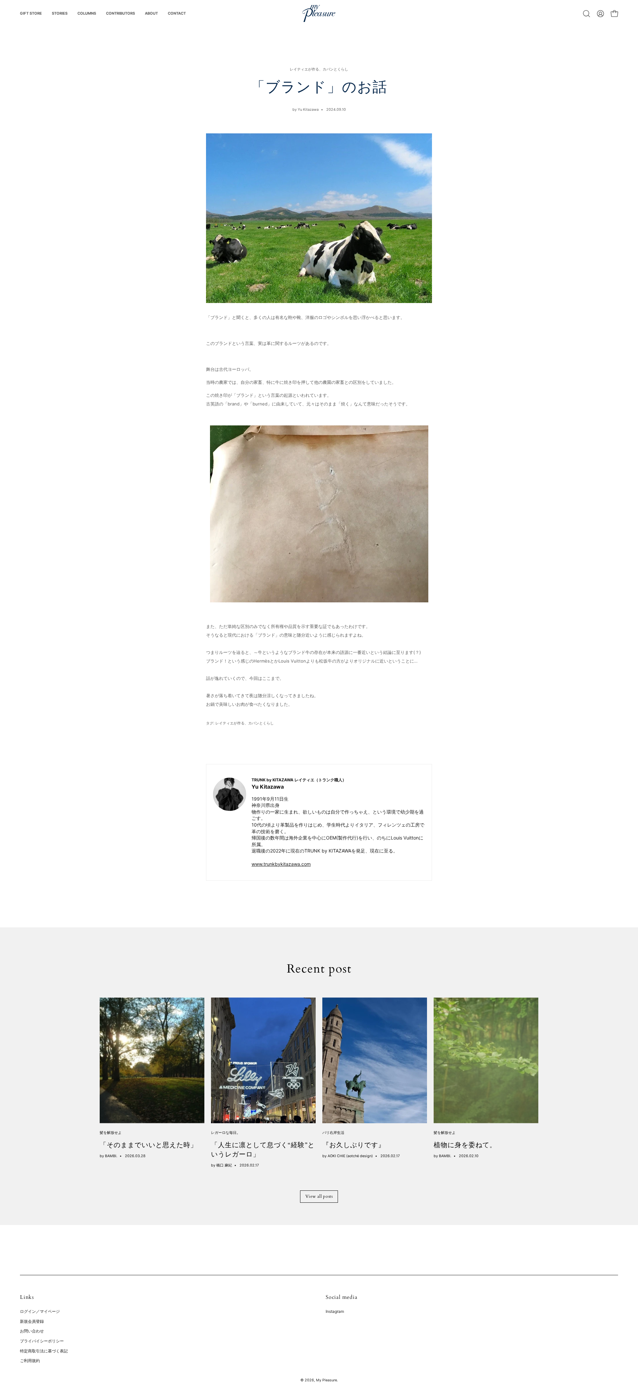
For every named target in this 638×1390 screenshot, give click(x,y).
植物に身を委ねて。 (465, 1145)
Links (27, 1297)
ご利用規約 (30, 1360)
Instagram (335, 1311)
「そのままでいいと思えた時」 (148, 1145)
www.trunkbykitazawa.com (281, 864)
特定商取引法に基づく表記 (44, 1350)
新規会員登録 (32, 1321)
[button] (586, 14)
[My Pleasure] (319, 13)
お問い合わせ (32, 1331)
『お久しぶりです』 (353, 1145)
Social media (342, 1297)
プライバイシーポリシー (42, 1340)
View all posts (319, 1196)
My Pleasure (326, 1380)
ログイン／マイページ (40, 1311)
